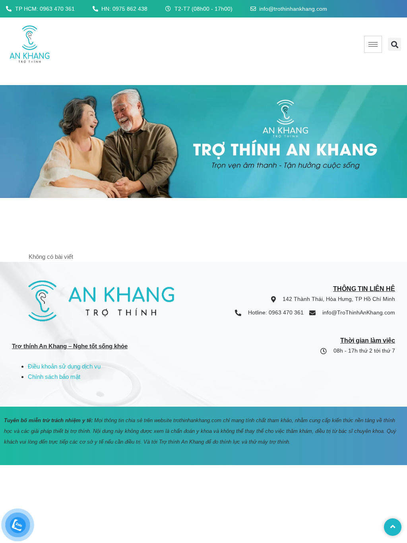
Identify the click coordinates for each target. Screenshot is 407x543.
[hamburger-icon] (373, 44)
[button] (394, 44)
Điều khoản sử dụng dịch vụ (64, 366)
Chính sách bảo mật (54, 376)
